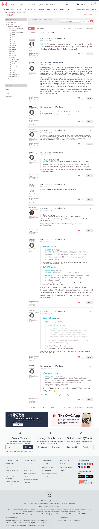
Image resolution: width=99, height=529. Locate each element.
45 (34, 177)
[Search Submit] (67, 4)
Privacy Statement (43, 506)
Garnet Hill (64, 503)
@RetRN (43, 44)
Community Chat (16, 67)
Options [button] (91, 39)
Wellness (14, 55)
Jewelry (61, 9)
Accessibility (41, 525)
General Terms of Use (54, 506)
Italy (65, 520)
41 (34, 55)
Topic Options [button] (40, 28)
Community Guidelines (11, 520)
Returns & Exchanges (12, 481)
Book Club (14, 61)
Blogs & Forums (12, 12)
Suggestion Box (16, 74)
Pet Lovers (14, 63)
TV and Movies (15, 59)
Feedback (27, 482)
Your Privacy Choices (23, 522)
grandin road (72, 503)
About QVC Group (47, 467)
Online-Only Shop (30, 9)
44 (34, 145)
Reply (89, 54)
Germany (60, 520)
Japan (69, 520)
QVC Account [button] (56, 447)
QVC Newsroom (47, 470)
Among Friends (16, 69)
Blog (25, 467)
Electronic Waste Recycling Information (16, 525)
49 (34, 359)
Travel (13, 71)
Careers (62, 470)
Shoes (68, 9)
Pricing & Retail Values (25, 520)
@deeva (46, 215)
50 (34, 401)
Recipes (14, 45)
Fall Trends (19, 9)
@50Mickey (48, 159)
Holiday (24, 12)
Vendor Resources (65, 464)
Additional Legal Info (11, 522)
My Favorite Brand (16, 26)
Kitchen (13, 43)
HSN (42, 503)
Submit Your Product (66, 467)
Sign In (85, 14)
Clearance (41, 9)
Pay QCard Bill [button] (72, 447)
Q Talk (13, 72)
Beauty (55, 9)
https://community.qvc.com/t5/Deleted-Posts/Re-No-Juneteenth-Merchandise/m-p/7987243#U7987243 (63, 112)
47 (34, 232)
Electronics (14, 53)
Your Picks (5, 9)
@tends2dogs (51, 321)
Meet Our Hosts (28, 470)
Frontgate (57, 503)
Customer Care (16, 76)
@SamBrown (53, 324)
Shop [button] (13, 4)
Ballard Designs (49, 503)
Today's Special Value (17, 32)
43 (34, 123)
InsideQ (14, 30)
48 (34, 304)
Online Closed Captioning (39, 520)
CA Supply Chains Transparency (41, 522)
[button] (78, 4)
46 (34, 201)
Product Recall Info (11, 485)
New (12, 9)
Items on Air (31, 4)
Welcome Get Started (17, 28)
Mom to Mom (15, 65)
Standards (9, 96)
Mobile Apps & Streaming (31, 479)
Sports (13, 57)
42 (34, 99)
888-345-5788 (10, 464)
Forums (19, 12)
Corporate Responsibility (49, 473)
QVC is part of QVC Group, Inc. (32, 503)
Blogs (10, 78)
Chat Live (8, 467)
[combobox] (52, 4)
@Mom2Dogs (49, 318)
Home (13, 47)
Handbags (14, 38)
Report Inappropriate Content (34, 53)
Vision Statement (31, 525)
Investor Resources (48, 477)
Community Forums (30, 464)
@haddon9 (43, 135)
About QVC (45, 464)
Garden (13, 51)
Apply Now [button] (87, 447)
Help (90, 14)
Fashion (48, 9)
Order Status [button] (42, 447)
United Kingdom (77, 520)
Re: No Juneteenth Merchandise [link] (35, 12)
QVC (6, 12)
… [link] (41, 32)
